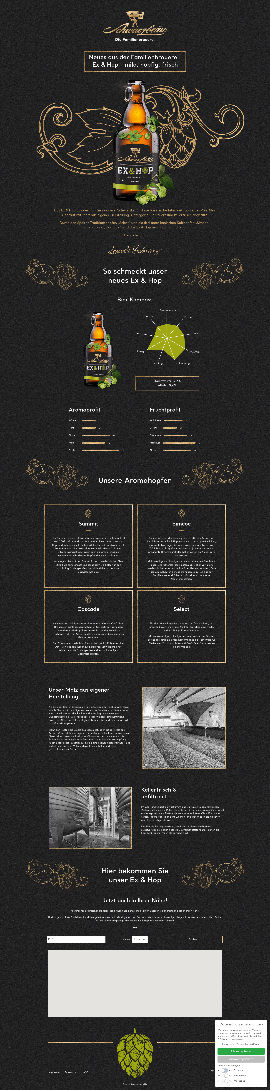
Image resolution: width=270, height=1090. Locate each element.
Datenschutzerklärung (248, 1044)
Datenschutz (71, 1072)
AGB (85, 1072)
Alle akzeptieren (241, 1051)
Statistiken (240, 1076)
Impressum (54, 1072)
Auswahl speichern (241, 1059)
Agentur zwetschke (139, 1084)
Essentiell (239, 1070)
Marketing (239, 1081)
